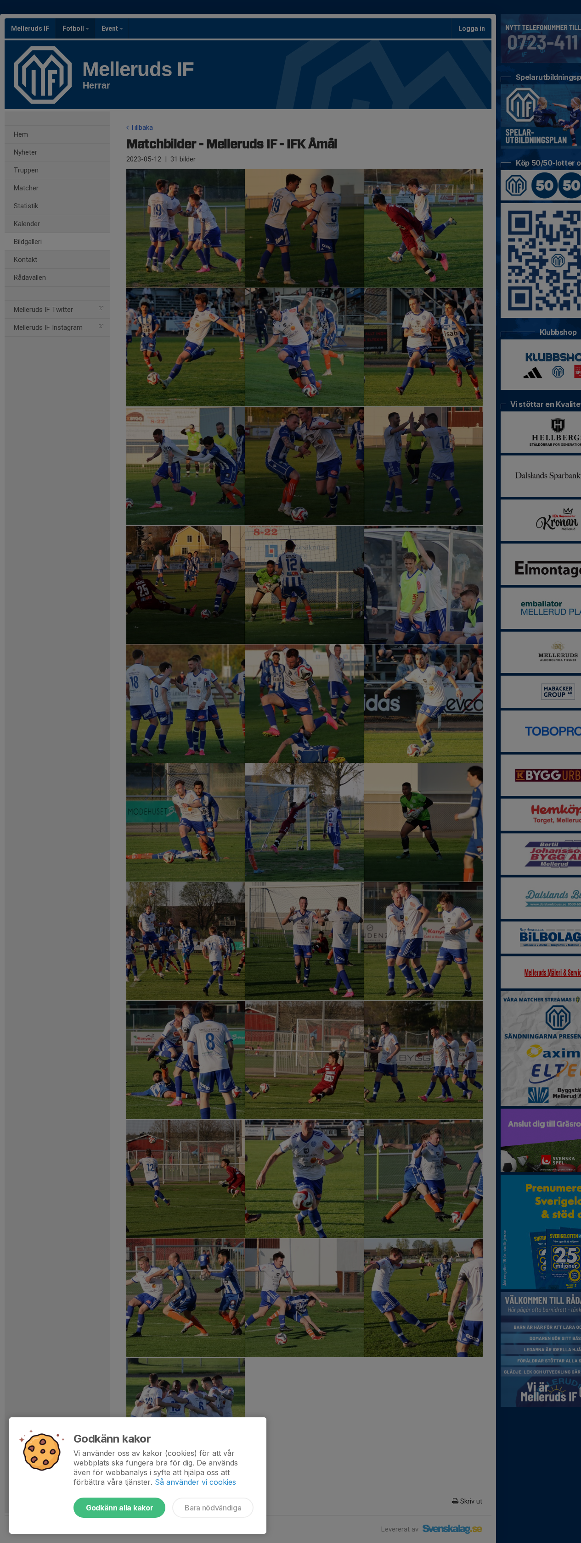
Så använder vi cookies (195, 1482)
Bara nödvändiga (213, 1507)
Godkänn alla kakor (119, 1507)
